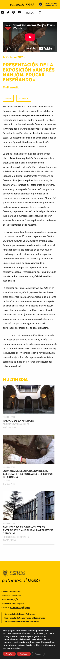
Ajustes (38, 654)
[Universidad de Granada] (48, 5)
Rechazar (24, 654)
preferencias (13, 648)
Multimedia (11, 87)
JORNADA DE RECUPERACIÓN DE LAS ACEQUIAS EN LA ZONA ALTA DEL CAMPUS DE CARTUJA (28, 474)
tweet (8, 98)
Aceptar (9, 654)
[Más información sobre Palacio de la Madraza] (28, 398)
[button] (2, 12)
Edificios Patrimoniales (16, 424)
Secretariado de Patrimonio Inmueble (21, 621)
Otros (6, 480)
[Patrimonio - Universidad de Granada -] (22, 4)
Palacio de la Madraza (18, 420)
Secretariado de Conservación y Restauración (24, 618)
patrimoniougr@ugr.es (20, 607)
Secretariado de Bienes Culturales (19, 614)
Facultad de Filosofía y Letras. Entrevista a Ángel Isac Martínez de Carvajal (28, 530)
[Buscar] (40, 12)
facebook (23, 98)
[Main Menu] (3, 5)
